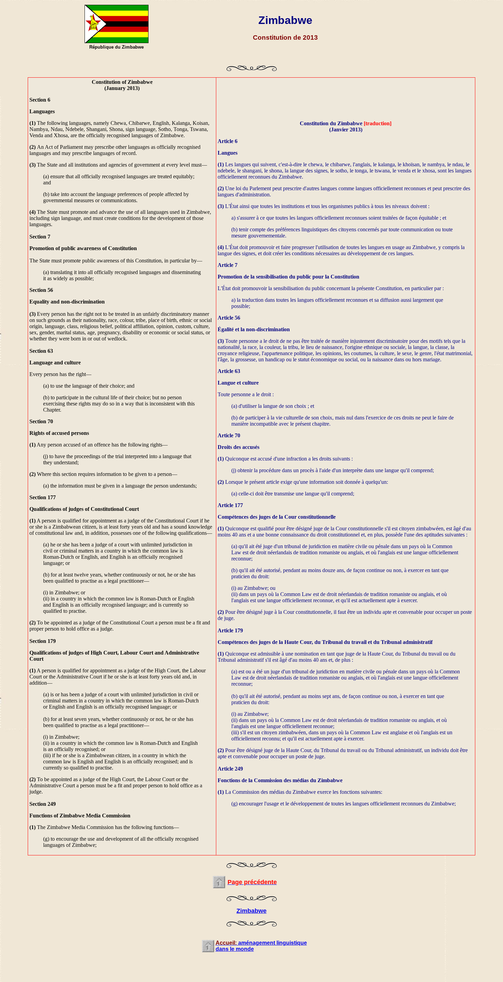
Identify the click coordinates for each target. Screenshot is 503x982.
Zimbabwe (251, 910)
